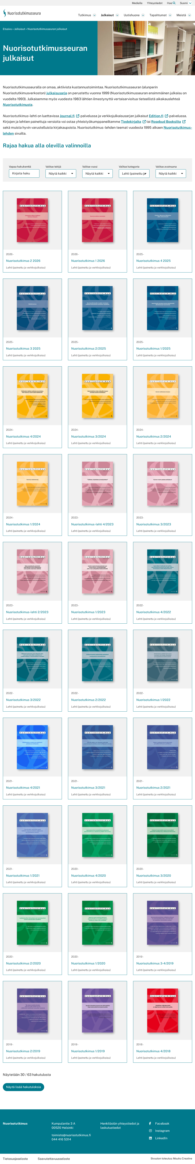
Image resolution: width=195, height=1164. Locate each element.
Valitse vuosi (89, 166)
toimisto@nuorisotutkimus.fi (71, 1135)
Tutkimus (84, 15)
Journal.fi (69, 116)
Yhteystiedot (154, 3)
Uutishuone (132, 15)
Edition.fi (158, 116)
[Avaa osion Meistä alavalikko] (189, 15)
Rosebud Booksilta (168, 122)
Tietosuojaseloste (15, 1159)
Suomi (184, 3)
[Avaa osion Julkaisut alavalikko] (117, 15)
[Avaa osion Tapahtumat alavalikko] (170, 15)
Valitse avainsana (166, 166)
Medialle (137, 3)
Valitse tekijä (53, 166)
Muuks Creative (182, 1158)
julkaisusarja (56, 93)
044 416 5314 (61, 1139)
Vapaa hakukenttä (20, 166)
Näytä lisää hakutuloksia (23, 1087)
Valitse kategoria (129, 166)
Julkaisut (107, 15)
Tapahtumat (158, 15)
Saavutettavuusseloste (54, 1159)
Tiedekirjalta (133, 122)
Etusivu (7, 28)
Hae (170, 3)
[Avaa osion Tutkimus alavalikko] (94, 15)
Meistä (181, 15)
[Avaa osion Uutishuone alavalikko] (143, 15)
